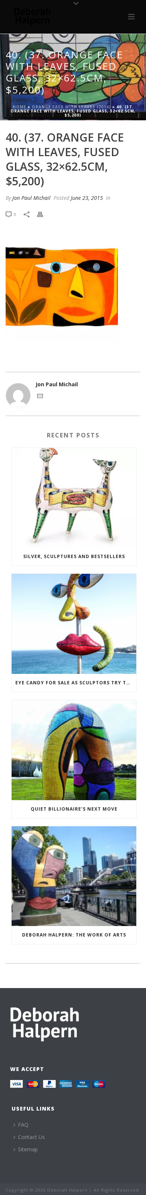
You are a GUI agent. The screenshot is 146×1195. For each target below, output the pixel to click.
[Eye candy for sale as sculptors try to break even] (74, 624)
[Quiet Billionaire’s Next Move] (74, 750)
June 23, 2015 (87, 197)
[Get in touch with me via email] (40, 396)
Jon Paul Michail (31, 197)
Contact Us (31, 1136)
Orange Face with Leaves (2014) (71, 106)
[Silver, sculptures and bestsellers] (74, 498)
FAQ (23, 1124)
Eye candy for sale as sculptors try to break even (75, 682)
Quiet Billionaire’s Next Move (74, 809)
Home (19, 106)
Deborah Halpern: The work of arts (74, 935)
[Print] (44, 214)
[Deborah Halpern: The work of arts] (74, 876)
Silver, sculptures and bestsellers (74, 556)
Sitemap (28, 1149)
